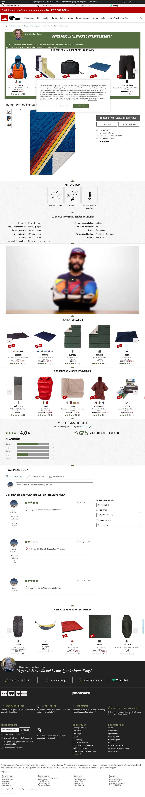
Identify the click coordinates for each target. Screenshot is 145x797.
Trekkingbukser (7, 776)
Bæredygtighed (114, 751)
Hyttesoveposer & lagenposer (48, 778)
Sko (39, 18)
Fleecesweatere (7, 778)
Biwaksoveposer (43, 776)
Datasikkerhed (87, 745)
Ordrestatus (77, 731)
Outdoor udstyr (16, 26)
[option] (53, 142)
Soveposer (27, 26)
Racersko (112, 776)
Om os (110, 728)
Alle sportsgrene (82, 18)
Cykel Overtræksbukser (117, 783)
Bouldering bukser (80, 780)
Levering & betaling (79, 728)
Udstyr (46, 18)
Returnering (77, 739)
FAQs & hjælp (77, 734)
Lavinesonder (78, 783)
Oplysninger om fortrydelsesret (84, 751)
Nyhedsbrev (113, 734)
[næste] (135, 71)
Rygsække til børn (44, 785)
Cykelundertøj (114, 781)
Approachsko (6, 785)
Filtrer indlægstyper (105, 500)
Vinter (70, 18)
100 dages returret (83, 5)
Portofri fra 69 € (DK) (13, 5)
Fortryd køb (76, 754)
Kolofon (111, 742)
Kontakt (75, 737)
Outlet (103, 18)
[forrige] (9, 71)
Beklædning (29, 18)
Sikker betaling (46, 5)
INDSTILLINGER (64, 106)
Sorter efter (101, 510)
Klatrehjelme (78, 776)
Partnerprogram (114, 739)
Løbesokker (6, 783)
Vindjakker (5, 781)
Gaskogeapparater (44, 783)
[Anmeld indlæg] (89, 502)
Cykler (63, 18)
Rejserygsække (43, 780)
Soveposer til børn (8, 780)
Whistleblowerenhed (116, 745)
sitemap (33, 789)
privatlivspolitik (92, 100)
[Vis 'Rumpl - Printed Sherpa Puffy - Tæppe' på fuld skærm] (21, 110)
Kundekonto (113, 731)
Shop (3, 2)
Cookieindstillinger (79, 748)
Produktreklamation (80, 742)
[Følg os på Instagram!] (40, 731)
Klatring (54, 18)
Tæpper (36, 26)
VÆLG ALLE (81, 106)
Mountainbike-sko (115, 778)
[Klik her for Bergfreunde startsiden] (11, 18)
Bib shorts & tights (115, 780)
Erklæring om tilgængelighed (119, 748)
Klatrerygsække (79, 781)
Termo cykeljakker (115, 785)
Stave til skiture (79, 785)
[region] (73, 96)
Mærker (95, 18)
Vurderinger (105, 520)
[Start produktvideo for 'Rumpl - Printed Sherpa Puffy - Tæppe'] (8, 112)
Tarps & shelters (43, 781)
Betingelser (77, 745)
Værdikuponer (113, 737)
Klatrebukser (78, 778)
